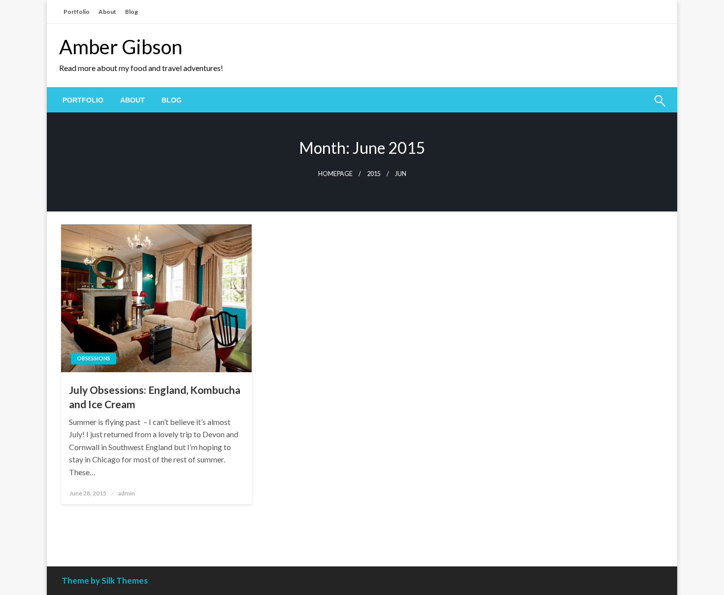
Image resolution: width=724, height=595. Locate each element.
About (107, 11)
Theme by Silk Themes (105, 580)
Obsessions (93, 358)
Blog (131, 11)
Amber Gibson (120, 47)
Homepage (335, 173)
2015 (374, 173)
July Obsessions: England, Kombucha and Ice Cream (154, 397)
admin (126, 493)
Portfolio (77, 11)
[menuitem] (83, 100)
